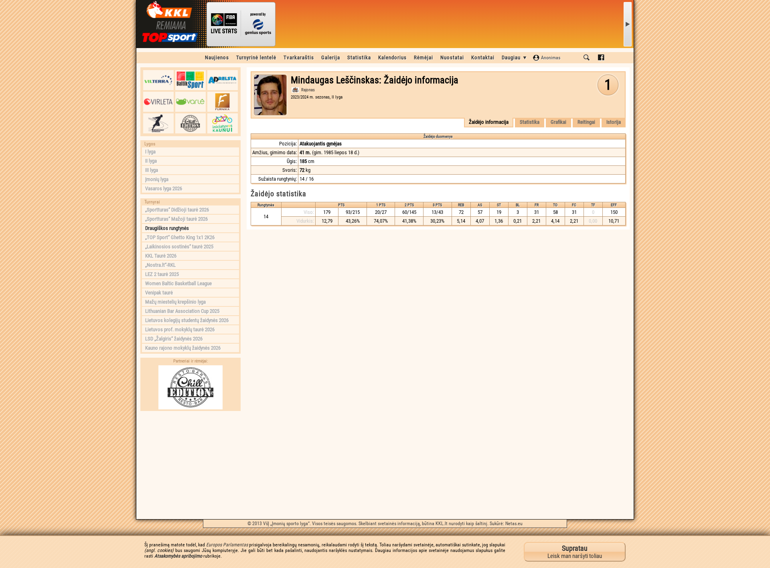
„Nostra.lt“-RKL (160, 265)
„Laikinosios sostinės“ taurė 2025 (179, 247)
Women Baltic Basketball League (178, 283)
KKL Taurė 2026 (160, 256)
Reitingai (586, 122)
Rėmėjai (423, 57)
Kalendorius (392, 57)
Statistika (359, 57)
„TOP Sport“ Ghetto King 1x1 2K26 (180, 237)
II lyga (151, 161)
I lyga (150, 152)
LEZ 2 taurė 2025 (162, 274)
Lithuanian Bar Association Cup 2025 (182, 311)
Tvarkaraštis (299, 57)
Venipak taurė (159, 293)
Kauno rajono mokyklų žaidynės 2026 (183, 348)
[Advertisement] (190, 465)
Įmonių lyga (156, 179)
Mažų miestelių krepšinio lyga (175, 302)
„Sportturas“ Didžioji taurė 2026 (177, 210)
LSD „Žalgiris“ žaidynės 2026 (174, 339)
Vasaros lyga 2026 (163, 188)
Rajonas (308, 90)
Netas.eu (514, 523)
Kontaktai (482, 57)
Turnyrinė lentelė (256, 57)
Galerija (330, 57)
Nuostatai (452, 57)
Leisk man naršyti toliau (574, 552)
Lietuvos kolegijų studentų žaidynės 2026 (187, 320)
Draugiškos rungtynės (167, 228)
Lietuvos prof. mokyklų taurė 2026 (180, 329)
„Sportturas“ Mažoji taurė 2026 (176, 219)
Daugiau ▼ (515, 57)
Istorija (613, 122)
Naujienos (217, 57)
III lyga (151, 170)
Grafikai (558, 122)
